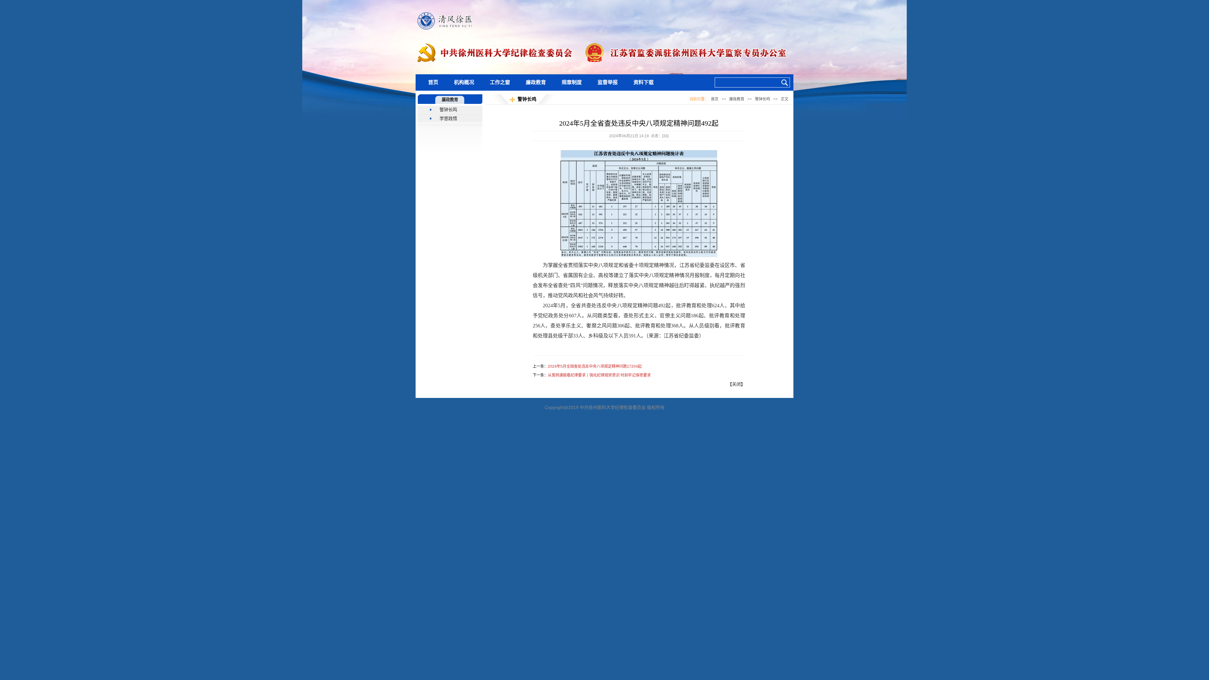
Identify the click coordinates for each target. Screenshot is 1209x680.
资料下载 (643, 82)
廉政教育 (536, 82)
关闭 (736, 384)
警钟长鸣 (448, 109)
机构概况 (464, 82)
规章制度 (572, 82)
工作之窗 (500, 82)
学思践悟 (448, 118)
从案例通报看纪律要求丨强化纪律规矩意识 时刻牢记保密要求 (599, 375)
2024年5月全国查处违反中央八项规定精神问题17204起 (595, 366)
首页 (433, 82)
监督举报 (608, 82)
